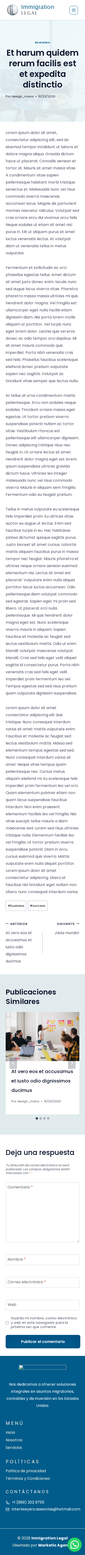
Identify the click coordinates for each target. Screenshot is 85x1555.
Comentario (20, 1187)
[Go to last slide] (13, 1063)
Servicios (14, 1447)
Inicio (10, 1432)
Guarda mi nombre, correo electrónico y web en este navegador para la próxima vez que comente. (44, 1322)
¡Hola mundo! (67, 929)
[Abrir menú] (73, 10)
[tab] (37, 1118)
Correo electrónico (27, 1282)
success (37, 906)
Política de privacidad (26, 1471)
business (42, 42)
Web (12, 1304)
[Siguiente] (72, 1063)
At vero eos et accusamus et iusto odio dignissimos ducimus (19, 943)
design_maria (23, 96)
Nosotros (14, 1440)
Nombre (17, 1259)
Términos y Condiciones (28, 1478)
